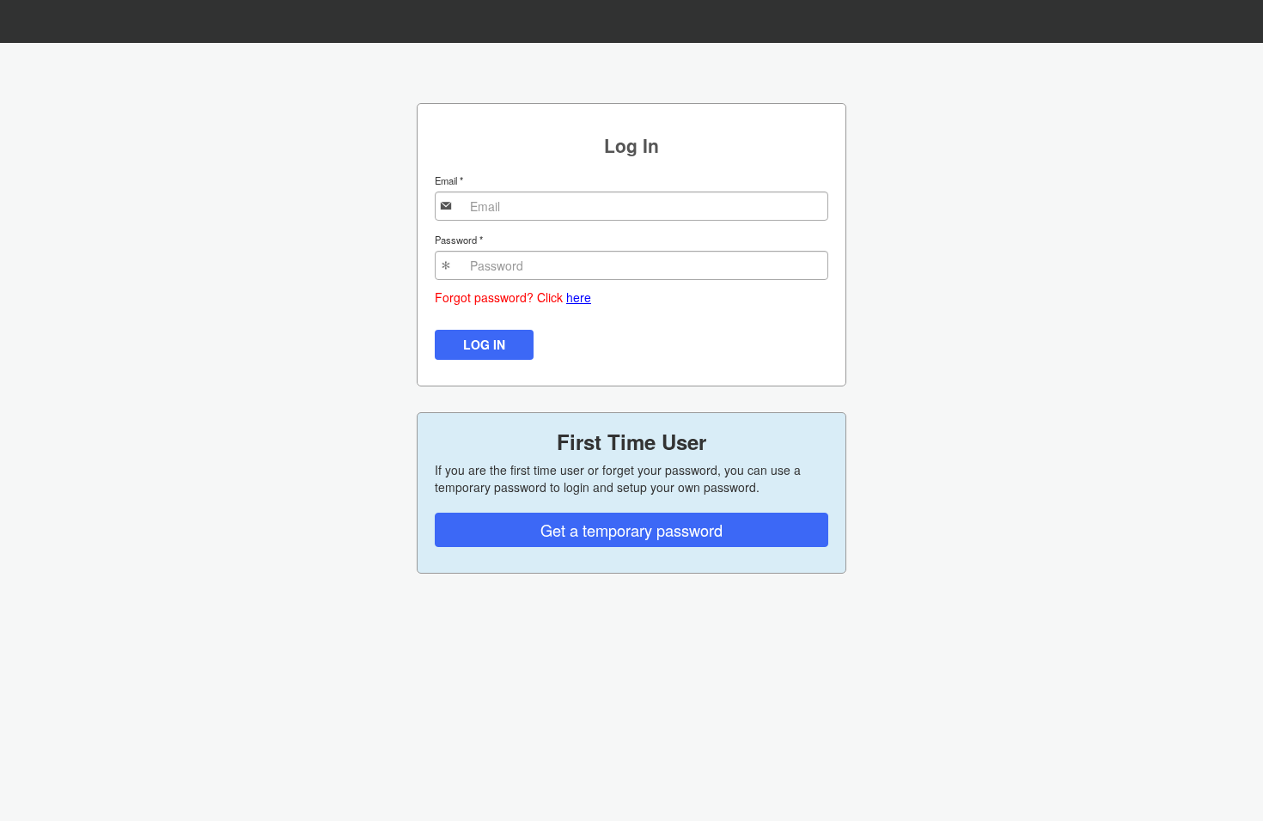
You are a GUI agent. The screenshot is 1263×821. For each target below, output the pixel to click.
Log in (484, 344)
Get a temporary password (631, 530)
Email (449, 180)
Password (459, 239)
